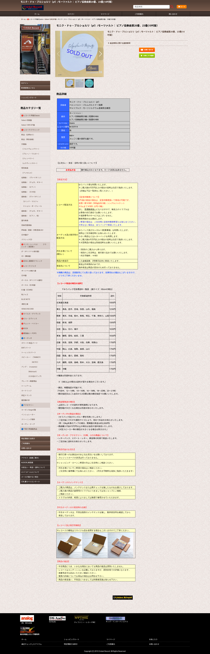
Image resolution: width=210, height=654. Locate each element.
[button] (58, 53)
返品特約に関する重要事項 (120, 43)
